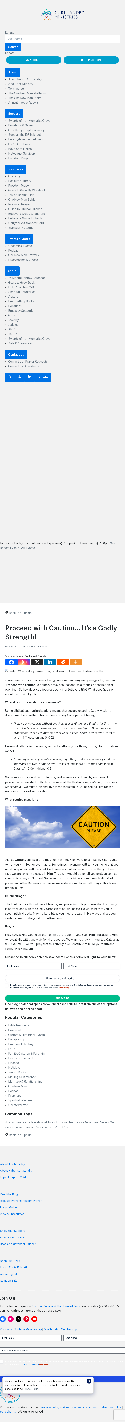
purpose (29, 1127)
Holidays (14, 1067)
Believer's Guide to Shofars (26, 213)
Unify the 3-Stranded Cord (26, 223)
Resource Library (19, 181)
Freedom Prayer (19, 158)
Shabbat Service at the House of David (56, 1306)
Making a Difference (22, 1077)
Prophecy (14, 1095)
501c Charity (8, 1411)
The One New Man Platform (27, 93)
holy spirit (53, 1122)
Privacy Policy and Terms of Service (64, 1407)
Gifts (11, 315)
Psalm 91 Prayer (19, 204)
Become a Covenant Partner (18, 1244)
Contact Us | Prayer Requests (28, 361)
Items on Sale (8, 1280)
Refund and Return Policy (105, 1407)
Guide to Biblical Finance (25, 209)
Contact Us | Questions (23, 366)
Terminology (16, 88)
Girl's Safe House (20, 144)
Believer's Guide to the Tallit (27, 218)
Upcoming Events (20, 245)
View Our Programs (12, 1237)
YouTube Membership (28, 1329)
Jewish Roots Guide (21, 195)
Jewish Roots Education (15, 1267)
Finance (13, 1063)
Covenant (14, 1030)
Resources (15, 169)
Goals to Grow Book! (21, 282)
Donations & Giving (21, 125)
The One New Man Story (24, 98)
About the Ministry (20, 84)
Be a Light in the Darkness (25, 139)
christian (10, 1122)
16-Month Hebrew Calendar (26, 278)
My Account (34, 60)
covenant (21, 1122)
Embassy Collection (21, 310)
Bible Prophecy (18, 1025)
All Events (28, 548)
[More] (76, 662)
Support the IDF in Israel (24, 134)
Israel (64, 1122)
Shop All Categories (21, 292)
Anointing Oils (9, 1274)
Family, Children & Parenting (27, 1053)
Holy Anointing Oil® (21, 287)
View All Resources (12, 1214)
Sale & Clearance (20, 343)
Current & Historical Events (26, 1035)
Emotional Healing (21, 1044)
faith (30, 1122)
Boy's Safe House (20, 149)
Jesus (72, 1122)
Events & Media (19, 238)
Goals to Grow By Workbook (27, 190)
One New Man (17, 1086)
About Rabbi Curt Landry (25, 79)
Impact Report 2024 (13, 1177)
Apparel (13, 296)
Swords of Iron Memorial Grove (29, 120)
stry (22, 1164)
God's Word (40, 1122)
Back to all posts (20, 613)
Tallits (12, 334)
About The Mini (10, 1164)
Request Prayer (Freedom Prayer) (21, 1200)
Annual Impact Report (23, 102)
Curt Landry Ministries (34, 646)
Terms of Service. (50, 988)
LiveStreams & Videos (23, 259)
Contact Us (16, 354)
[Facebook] (11, 662)
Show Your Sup (9, 1230)
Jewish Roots (17, 1072)
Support (14, 113)
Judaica (13, 324)
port (22, 1230)
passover (10, 1127)
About (12, 72)
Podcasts (6, 1329)
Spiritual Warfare (20, 1100)
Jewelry (13, 320)
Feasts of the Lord (20, 1058)
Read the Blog (9, 1194)
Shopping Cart (91, 60)
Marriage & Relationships (25, 1081)
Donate (9, 32)
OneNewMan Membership (60, 1329)
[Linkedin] (50, 662)
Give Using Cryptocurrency (26, 130)
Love (95, 1122)
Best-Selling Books (21, 301)
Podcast (14, 250)
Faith (11, 1049)
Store (12, 271)
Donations (15, 306)
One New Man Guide (21, 199)
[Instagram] (24, 662)
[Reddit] (63, 662)
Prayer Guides (9, 1207)
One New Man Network (23, 255)
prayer (19, 1127)
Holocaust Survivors (22, 153)
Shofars (13, 329)
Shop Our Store (10, 1261)
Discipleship (16, 1039)
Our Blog (14, 176)
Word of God (62, 1127)
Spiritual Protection (21, 227)
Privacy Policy (31, 1389)
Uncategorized (18, 1105)
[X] (37, 662)
